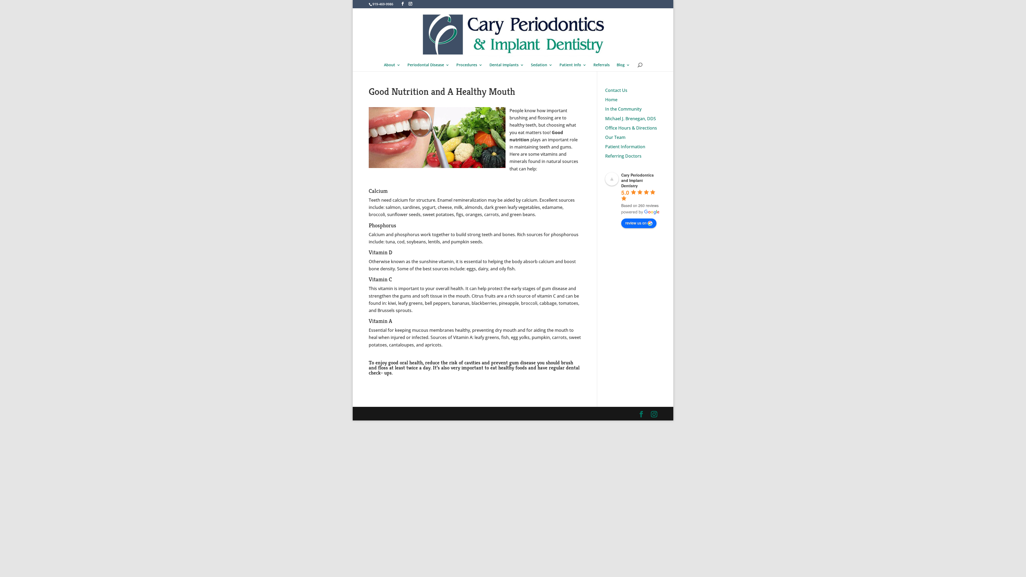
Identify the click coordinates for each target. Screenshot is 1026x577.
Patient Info (570, 65)
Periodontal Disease (425, 65)
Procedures (466, 65)
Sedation (539, 65)
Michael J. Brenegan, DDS (630, 119)
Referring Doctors (623, 156)
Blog (621, 65)
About (389, 65)
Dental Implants (504, 65)
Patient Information (625, 147)
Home (611, 100)
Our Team (615, 137)
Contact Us (616, 90)
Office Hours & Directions (631, 128)
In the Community (623, 109)
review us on (636, 222)
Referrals (601, 65)
